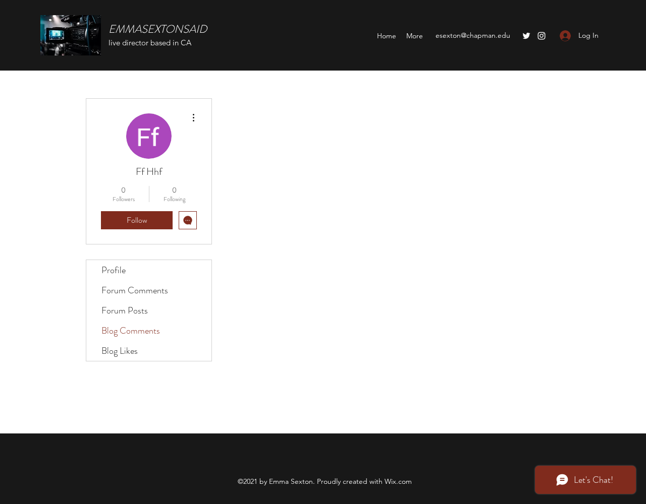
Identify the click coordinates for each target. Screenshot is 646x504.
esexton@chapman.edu (473, 35)
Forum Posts (124, 310)
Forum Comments (134, 290)
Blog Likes (119, 350)
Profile (113, 270)
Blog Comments (130, 330)
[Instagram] (541, 36)
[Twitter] (526, 36)
